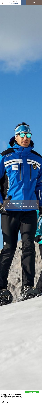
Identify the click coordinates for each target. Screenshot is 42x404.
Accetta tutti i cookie (32, 392)
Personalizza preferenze (32, 395)
